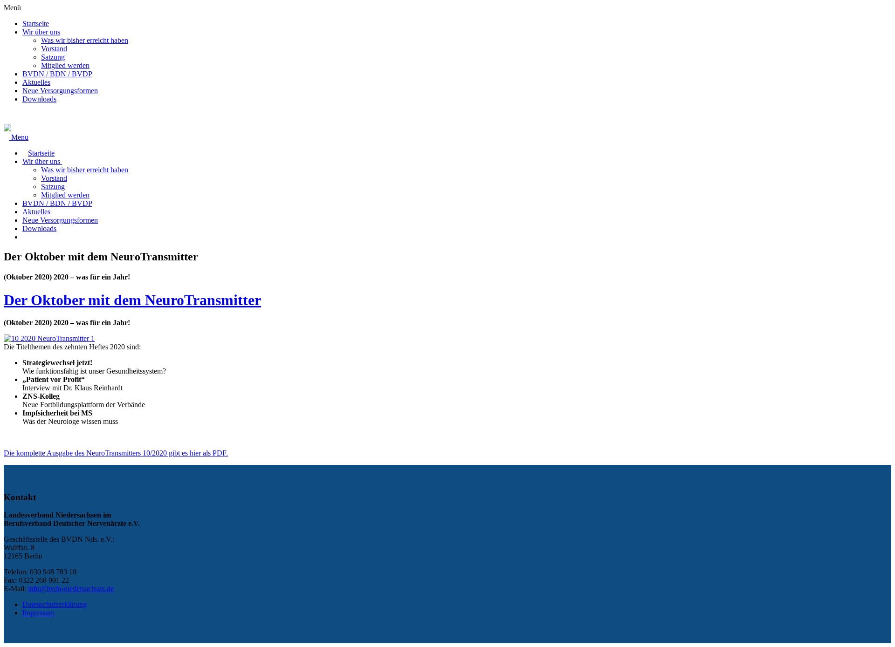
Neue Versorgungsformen (60, 91)
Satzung (53, 57)
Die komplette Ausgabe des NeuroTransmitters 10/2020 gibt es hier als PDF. (116, 453)
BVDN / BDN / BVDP (57, 74)
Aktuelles (36, 82)
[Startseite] (7, 129)
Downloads (39, 99)
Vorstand (54, 49)
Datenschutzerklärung (54, 604)
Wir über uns (41, 32)
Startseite (35, 23)
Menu (18, 137)
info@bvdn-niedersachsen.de (71, 589)
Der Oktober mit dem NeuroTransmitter (132, 300)
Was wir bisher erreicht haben (84, 40)
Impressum (38, 613)
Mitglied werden (65, 65)
